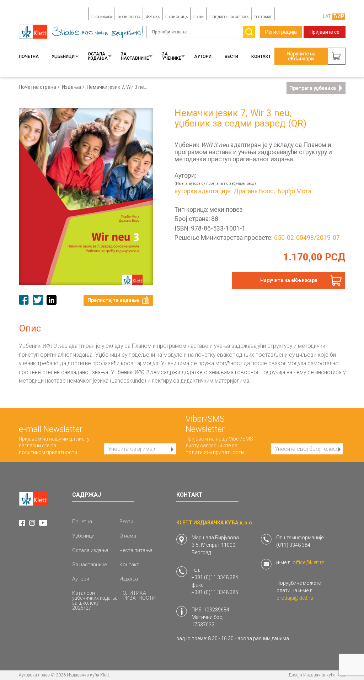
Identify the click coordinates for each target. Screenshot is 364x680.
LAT (327, 16)
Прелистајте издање (113, 300)
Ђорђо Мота (294, 191)
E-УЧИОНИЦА (176, 17)
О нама (127, 535)
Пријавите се (324, 32)
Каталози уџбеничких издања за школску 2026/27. (95, 600)
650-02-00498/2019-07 (307, 237)
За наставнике (135, 56)
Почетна (29, 56)
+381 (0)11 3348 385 (215, 592)
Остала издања (98, 56)
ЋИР (338, 16)
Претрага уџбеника (312, 88)
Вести (231, 56)
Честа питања (135, 550)
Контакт (261, 56)
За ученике (171, 56)
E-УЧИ (198, 17)
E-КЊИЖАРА (101, 17)
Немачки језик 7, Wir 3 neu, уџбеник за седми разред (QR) (118, 87)
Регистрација (281, 32)
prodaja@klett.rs (295, 598)
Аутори (203, 56)
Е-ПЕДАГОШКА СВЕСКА (228, 17)
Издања (71, 87)
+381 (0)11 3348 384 (215, 577)
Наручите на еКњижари (288, 280)
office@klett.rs (309, 562)
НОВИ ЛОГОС (129, 17)
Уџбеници (63, 56)
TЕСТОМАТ (263, 17)
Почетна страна (37, 87)
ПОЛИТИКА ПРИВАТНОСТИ (137, 595)
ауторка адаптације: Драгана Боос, (225, 191)
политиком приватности (48, 452)
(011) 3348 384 (293, 545)
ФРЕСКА (153, 17)
